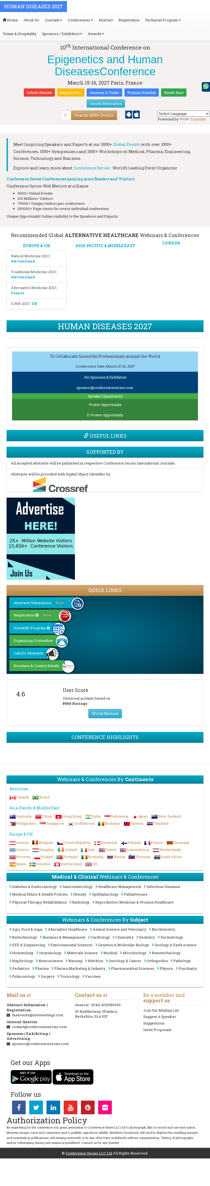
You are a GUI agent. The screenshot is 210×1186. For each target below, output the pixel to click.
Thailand (160, 823)
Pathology (182, 960)
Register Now (70, 92)
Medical (110, 952)
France (157, 842)
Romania (112, 823)
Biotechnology (24, 937)
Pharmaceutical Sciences (132, 968)
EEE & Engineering (28, 944)
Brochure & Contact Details (36, 665)
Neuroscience (51, 960)
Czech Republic (77, 842)
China (47, 816)
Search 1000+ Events (94, 115)
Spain (21, 863)
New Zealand (169, 816)
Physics (166, 968)
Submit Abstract (39, 92)
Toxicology (70, 976)
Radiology (81, 902)
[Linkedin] (53, 1108)
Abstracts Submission (39, 602)
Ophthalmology (105, 894)
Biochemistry (163, 929)
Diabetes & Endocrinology (34, 886)
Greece (22, 849)
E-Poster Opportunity (105, 414)
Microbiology (134, 952)
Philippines (26, 823)
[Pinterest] (88, 1108)
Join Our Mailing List (161, 1010)
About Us (31, 20)
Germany (181, 842)
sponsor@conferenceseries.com (105, 387)
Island (111, 849)
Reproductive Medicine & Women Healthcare (134, 902)
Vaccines (93, 976)
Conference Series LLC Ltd (89, 1153)
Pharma (42, 968)
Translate (198, 119)
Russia (119, 856)
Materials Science (82, 952)
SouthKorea (84, 823)
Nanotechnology (166, 952)
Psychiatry (188, 968)
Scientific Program (30, 627)
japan (143, 816)
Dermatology (172, 937)
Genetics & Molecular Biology (123, 944)
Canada (22, 797)
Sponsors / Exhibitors (61, 33)
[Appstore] (136, 114)
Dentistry (147, 937)
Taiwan (136, 823)
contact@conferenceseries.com (39, 1026)
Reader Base (173, 92)
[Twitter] (36, 1108)
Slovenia (142, 856)
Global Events (126, 144)
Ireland (71, 849)
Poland (47, 856)
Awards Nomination (106, 103)
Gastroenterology (77, 886)
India (96, 816)
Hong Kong (71, 816)
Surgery (48, 976)
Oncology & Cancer (125, 960)
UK (95, 863)
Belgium (46, 842)
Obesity (79, 894)
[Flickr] (105, 1108)
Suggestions (153, 1023)
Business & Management (64, 937)
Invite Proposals (157, 1029)
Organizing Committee (33, 640)
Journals (52, 20)
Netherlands (170, 849)
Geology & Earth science (175, 944)
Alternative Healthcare (67, 929)
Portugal (70, 856)
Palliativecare (136, 894)
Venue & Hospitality (20, 33)
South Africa (171, 856)
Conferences (79, 20)
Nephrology (22, 960)
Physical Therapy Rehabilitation (39, 902)
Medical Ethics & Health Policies (40, 894)
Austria (22, 842)
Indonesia (119, 816)
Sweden (43, 863)
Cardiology (100, 937)
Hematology (23, 952)
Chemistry (124, 937)
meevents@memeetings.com (37, 1014)
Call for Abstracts (28, 653)
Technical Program (161, 20)
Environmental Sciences (72, 944)
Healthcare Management (119, 886)
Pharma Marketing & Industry (80, 968)
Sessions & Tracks (104, 92)
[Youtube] (70, 1108)
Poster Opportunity (105, 404)
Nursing (75, 960)
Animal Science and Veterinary (119, 929)
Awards (94, 33)
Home (12, 20)
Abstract (105, 20)
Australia (23, 816)
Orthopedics (157, 960)
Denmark (109, 842)
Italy (91, 849)
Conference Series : (93, 168)
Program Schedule (141, 92)
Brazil (44, 797)
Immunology (50, 952)
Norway (23, 856)
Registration (128, 20)
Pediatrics (21, 968)
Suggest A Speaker (159, 1016)
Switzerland (71, 863)
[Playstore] (129, 114)
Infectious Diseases (163, 886)
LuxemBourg (138, 849)
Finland (134, 842)
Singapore (55, 823)
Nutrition (95, 960)
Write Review (105, 713)
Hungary (46, 849)
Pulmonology (23, 976)
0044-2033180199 (106, 1004)
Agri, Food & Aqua (27, 929)
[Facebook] (19, 1108)
